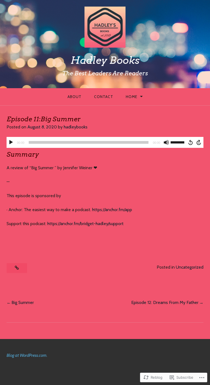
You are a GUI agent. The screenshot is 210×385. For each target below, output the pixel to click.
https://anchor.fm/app (112, 209)
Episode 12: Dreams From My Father (165, 302)
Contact (103, 96)
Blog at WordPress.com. (27, 355)
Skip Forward (199, 142)
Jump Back (190, 142)
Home (131, 96)
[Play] (11, 142)
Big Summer (22, 302)
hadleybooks (76, 127)
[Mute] (166, 142)
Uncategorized (189, 267)
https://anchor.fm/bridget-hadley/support (85, 223)
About (74, 96)
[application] (105, 142)
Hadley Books (105, 60)
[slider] (178, 142)
